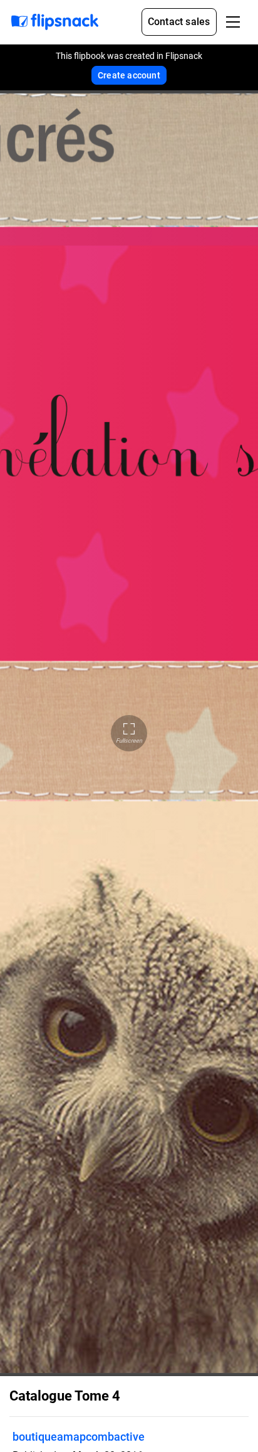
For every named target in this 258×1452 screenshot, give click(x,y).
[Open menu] (233, 22)
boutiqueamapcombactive (79, 1436)
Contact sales (179, 22)
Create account (129, 75)
